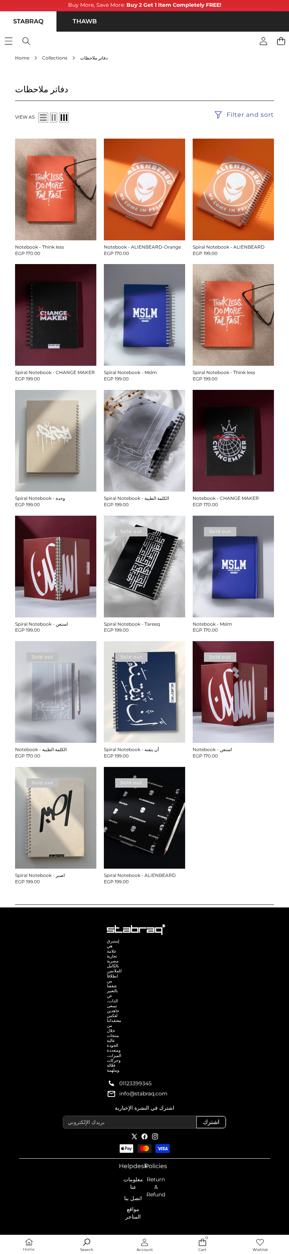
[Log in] (263, 41)
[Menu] (8, 41)
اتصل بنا (133, 1198)
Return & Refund (155, 1186)
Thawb (85, 21)
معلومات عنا (133, 1183)
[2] (53, 117)
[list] (43, 117)
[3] (64, 117)
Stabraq (28, 21)
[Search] (26, 41)
